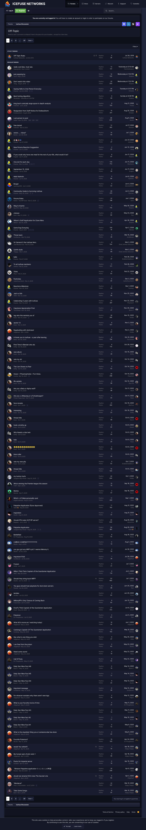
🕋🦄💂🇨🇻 (17, 140)
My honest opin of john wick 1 (25, 754)
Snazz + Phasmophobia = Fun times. (27, 374)
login (84, 18)
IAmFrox (131, 405)
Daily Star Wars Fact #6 (22, 666)
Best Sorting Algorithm (22, 96)
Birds (15, 339)
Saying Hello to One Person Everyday (27, 89)
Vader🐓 (16, 507)
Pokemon (17, 615)
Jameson (131, 142)
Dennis (131, 632)
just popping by (19, 74)
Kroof (15, 610)
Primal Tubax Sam (19, 398)
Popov (132, 697)
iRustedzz (17, 98)
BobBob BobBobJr (128, 259)
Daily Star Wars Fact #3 (22, 710)
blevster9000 (129, 186)
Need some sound (20, 652)
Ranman (131, 193)
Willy (15, 573)
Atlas (132, 771)
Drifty (15, 347)
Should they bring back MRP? (25, 579)
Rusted (16, 588)
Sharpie (131, 113)
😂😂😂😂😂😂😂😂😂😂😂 (24, 447)
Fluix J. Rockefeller (20, 785)
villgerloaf (17, 332)
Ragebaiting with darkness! (24, 330)
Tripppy (16, 252)
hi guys (16, 564)
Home (133, 812)
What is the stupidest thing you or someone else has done (35, 732)
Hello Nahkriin (19, 176)
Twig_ (15, 84)
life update (18, 381)
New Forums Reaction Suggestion (26, 147)
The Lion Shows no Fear (22, 367)
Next (29, 40)
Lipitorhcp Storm (19, 281)
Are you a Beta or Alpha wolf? (24, 388)
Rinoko (16, 771)
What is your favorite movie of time (26, 703)
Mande (131, 230)
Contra (16, 376)
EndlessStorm (18, 113)
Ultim (15, 296)
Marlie (16, 544)
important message (21, 688)
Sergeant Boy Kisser (20, 478)
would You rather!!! (20, 747)
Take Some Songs (20, 791)
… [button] (19, 40)
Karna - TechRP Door (20, 200)
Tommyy (131, 288)
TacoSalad (17, 310)
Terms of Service (108, 812)
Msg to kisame (19, 206)
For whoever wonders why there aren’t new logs (31, 695)
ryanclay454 (18, 186)
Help (128, 812)
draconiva (130, 522)
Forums (72, 4)
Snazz (132, 135)
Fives (132, 595)
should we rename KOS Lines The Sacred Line (31, 776)
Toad (132, 471)
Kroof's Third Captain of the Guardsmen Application (33, 608)
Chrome (131, 91)
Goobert (16, 763)
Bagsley (16, 522)
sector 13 (17, 323)
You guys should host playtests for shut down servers (33, 586)
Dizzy (132, 537)
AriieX (132, 347)
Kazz (15, 317)
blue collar (17, 454)
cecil (15, 76)
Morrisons (131, 164)
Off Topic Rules (19, 56)
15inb (16, 272)
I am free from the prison (23, 644)
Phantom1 (130, 303)
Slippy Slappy (129, 749)
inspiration (17, 513)
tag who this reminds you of (24, 315)
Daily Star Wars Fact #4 (22, 681)
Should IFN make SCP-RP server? (26, 520)
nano (132, 200)
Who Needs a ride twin (22, 432)
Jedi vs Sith (18, 293)
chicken (16, 213)
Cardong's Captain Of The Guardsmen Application (32, 630)
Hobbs (132, 317)
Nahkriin (131, 178)
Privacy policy (120, 812)
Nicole (16, 741)
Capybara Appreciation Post (24, 308)
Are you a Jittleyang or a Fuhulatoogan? (28, 396)
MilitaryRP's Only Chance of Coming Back (29, 600)
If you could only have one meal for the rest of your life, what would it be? (41, 155)
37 (24, 40)
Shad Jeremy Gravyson (126, 244)
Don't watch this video (22, 81)
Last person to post (21, 118)
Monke (16, 491)
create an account (74, 18)
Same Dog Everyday (21, 228)
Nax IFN (16, 208)
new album (18, 352)
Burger (16, 184)
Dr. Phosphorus (18, 537)
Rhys (15, 274)
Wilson (16, 222)
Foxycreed (17, 603)
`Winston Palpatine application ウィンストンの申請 (32, 769)
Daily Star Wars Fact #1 (22, 725)
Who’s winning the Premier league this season (30, 483)
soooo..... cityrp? (20, 133)
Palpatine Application (21, 527)
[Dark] (16, 581)
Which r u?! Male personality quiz (26, 498)
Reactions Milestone (21, 286)
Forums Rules (18, 198)
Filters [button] (135, 46)
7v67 (15, 486)
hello (15, 257)
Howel (132, 427)
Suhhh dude (18, 250)
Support (123, 4)
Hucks (132, 295)
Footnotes (17, 279)
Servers (97, 4)
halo (15, 440)
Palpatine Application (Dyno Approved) (28, 505)
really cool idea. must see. (23, 67)
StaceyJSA (17, 69)
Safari (15, 120)
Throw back (18, 235)
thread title (18, 418)
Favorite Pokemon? (21, 739)
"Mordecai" (18, 783)
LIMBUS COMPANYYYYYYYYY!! (25, 542)
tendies (16, 593)
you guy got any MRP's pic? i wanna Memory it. (31, 549)
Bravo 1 (131, 310)
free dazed (18, 125)
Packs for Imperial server (23, 761)
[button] (77, 3)
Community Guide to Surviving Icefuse (28, 191)
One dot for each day (22, 162)
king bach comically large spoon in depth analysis (32, 103)
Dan (132, 588)
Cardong (16, 632)
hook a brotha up (20, 425)
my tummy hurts (20, 476)
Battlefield (17, 535)
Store (86, 4)
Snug (132, 149)
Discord (110, 4)
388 (29, 120)
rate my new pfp (20, 462)
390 (37, 120)
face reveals (18, 403)
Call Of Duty (18, 659)
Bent (15, 793)
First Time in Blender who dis (24, 345)
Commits (136, 4)
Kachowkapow (129, 69)
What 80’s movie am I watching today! (28, 622)
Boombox (131, 712)
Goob (15, 566)
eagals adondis (18, 500)
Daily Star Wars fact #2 (22, 717)
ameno (16, 266)
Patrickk (16, 105)
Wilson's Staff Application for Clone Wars (29, 220)
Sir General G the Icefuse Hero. (25, 242)
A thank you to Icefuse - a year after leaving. (30, 337)
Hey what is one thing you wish (25, 637)
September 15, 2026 (21, 169)
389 (33, 120)
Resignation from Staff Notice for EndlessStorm (31, 111)
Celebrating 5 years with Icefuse (26, 301)
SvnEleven (17, 237)
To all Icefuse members (22, 264)
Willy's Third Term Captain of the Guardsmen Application (35, 571)
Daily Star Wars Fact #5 (22, 674)
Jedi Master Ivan (19, 244)
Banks (16, 135)
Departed (131, 376)
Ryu (132, 215)
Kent (15, 215)
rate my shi (18, 359)
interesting (17, 410)
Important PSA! (19, 557)
